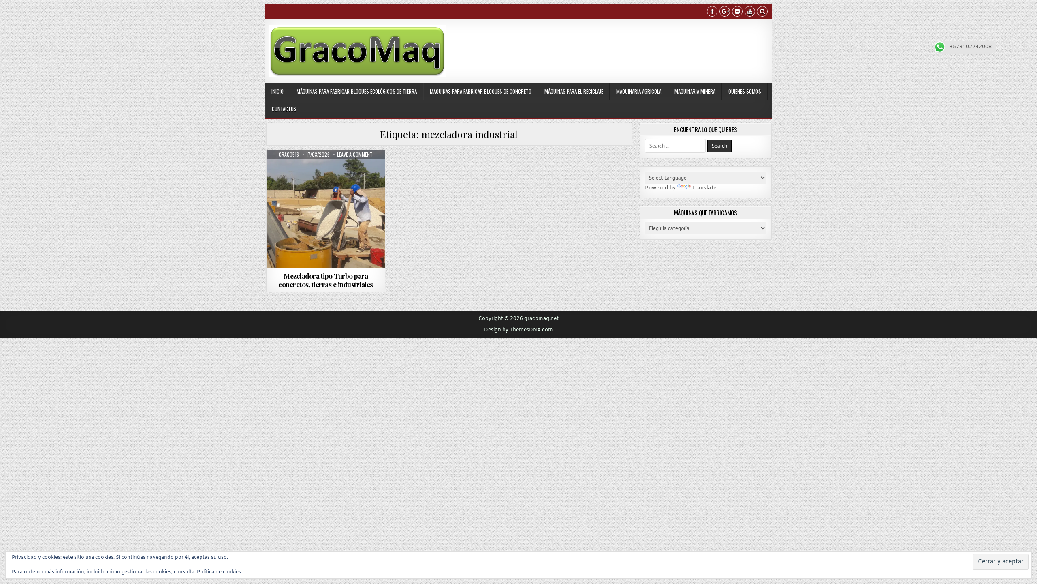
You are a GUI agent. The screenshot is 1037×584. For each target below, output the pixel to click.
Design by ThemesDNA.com (518, 330)
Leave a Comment (355, 154)
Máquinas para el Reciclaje (573, 91)
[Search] (762, 12)
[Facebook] (712, 12)
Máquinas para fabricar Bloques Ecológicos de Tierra (357, 91)
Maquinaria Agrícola (638, 91)
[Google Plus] (724, 12)
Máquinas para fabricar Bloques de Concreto (480, 91)
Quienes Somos (744, 91)
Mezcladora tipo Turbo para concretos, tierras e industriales (325, 279)
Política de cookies (219, 572)
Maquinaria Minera (694, 91)
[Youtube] (750, 12)
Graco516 (289, 154)
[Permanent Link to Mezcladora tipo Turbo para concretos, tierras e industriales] (326, 209)
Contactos (284, 109)
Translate (704, 188)
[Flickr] (737, 12)
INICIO (277, 91)
